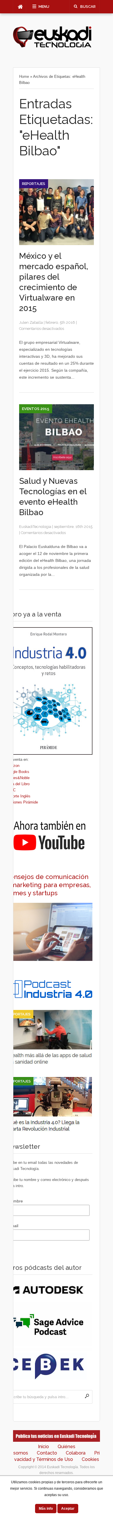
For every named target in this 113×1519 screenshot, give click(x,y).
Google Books (17, 772)
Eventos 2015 (35, 409)
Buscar (88, 6)
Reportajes (33, 183)
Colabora (75, 1453)
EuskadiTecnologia (35, 526)
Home (24, 76)
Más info (46, 1509)
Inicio (43, 1446)
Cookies (90, 1459)
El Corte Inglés (18, 796)
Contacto (47, 1453)
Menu (44, 6)
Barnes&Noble (18, 778)
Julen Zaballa (31, 322)
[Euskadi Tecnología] (52, 46)
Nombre (15, 1201)
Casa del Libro (18, 784)
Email (13, 1225)
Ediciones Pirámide (22, 802)
